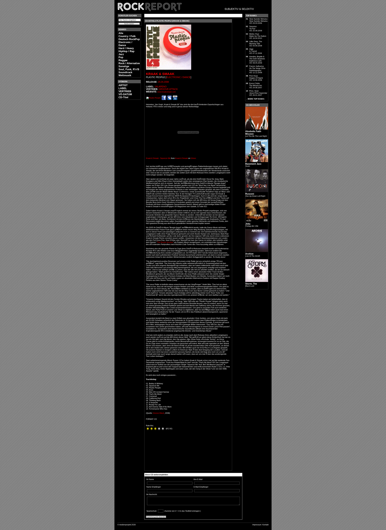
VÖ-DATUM (125, 94)
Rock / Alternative (129, 63)
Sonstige (124, 66)
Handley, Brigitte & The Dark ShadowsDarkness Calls (257, 59)
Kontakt (265, 525)
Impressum (256, 525)
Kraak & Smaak (160, 74)
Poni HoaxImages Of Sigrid (256, 77)
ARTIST (123, 85)
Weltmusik (125, 75)
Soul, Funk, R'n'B (129, 69)
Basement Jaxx (253, 164)
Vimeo (193, 158)
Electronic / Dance (125, 44)
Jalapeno (161, 86)
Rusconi (249, 193)
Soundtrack (125, 72)
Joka (247, 223)
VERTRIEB (125, 91)
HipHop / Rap (126, 51)
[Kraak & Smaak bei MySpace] (169, 99)
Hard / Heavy (126, 48)
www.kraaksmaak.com (166, 92)
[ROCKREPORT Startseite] (186, 13)
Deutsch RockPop (129, 39)
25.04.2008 (163, 82)
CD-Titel (123, 97)
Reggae (123, 60)
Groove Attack (168, 89)
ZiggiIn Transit (253, 50)
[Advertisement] (127, 147)
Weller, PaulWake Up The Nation (257, 35)
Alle (121, 33)
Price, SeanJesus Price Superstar (258, 92)
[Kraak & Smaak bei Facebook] (164, 99)
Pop (121, 57)
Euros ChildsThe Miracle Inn (255, 84)
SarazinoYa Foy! (253, 27)
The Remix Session (165, 242)
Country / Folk (127, 36)
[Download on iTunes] (153, 98)
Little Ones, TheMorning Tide (255, 43)
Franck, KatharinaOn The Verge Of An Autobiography (257, 68)
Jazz (121, 54)
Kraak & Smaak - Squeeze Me (158, 158)
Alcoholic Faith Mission (253, 132)
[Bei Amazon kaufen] (175, 99)
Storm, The (251, 283)
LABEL (123, 88)
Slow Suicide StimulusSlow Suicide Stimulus (258, 20)
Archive (249, 253)
